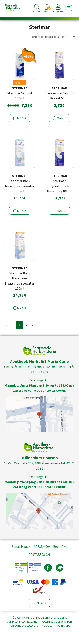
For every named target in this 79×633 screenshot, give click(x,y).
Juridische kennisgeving (22, 621)
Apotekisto (63, 625)
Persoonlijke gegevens (23, 625)
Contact (39, 603)
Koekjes (47, 625)
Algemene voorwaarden (57, 621)
